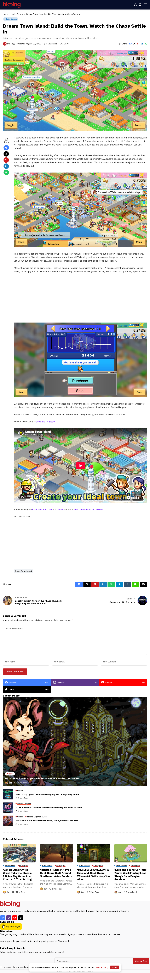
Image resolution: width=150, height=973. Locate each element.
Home (5, 14)
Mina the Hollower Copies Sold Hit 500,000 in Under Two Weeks (42, 778)
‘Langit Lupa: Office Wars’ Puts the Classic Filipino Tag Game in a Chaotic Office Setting (17, 874)
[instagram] (8, 917)
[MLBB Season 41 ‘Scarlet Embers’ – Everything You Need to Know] (8, 807)
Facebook (37, 509)
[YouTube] (14, 917)
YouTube (47, 509)
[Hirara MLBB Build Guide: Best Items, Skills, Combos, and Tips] (8, 821)
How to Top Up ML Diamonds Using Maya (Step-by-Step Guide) (47, 794)
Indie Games (17, 14)
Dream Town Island (23, 571)
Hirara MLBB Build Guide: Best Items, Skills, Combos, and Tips (47, 820)
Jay (10, 783)
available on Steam (45, 421)
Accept (114, 967)
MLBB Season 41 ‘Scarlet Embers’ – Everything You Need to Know (49, 807)
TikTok (60, 509)
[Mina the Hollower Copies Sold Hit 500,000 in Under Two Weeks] (75, 741)
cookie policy (102, 967)
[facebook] (2, 917)
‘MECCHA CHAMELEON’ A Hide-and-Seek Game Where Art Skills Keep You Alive (93, 874)
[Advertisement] (80, 297)
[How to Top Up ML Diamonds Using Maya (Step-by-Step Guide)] (8, 794)
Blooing (11, 44)
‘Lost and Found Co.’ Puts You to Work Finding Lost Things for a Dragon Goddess (130, 874)
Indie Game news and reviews (88, 509)
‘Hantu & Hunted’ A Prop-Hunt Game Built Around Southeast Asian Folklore (56, 873)
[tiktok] (20, 917)
